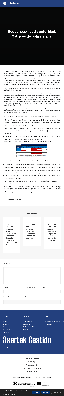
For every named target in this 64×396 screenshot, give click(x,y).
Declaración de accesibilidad (32, 368)
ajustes (13, 394)
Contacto (6, 332)
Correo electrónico (30, 287)
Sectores (6, 327)
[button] (4, 199)
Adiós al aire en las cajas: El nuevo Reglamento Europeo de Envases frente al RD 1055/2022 (51, 232)
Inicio (5, 321)
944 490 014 (48, 324)
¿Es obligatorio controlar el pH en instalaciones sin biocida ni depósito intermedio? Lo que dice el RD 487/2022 (11, 234)
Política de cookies (32, 365)
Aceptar (36, 392)
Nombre (6, 287)
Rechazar (45, 392)
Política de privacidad (32, 358)
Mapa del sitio (32, 371)
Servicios (6, 324)
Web (44, 287)
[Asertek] (11, 3)
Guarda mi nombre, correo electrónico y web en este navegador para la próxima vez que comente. (28, 296)
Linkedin (6, 347)
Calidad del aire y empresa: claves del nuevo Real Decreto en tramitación (30, 231)
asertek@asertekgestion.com (54, 321)
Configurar (55, 392)
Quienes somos (8, 329)
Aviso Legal (32, 362)
